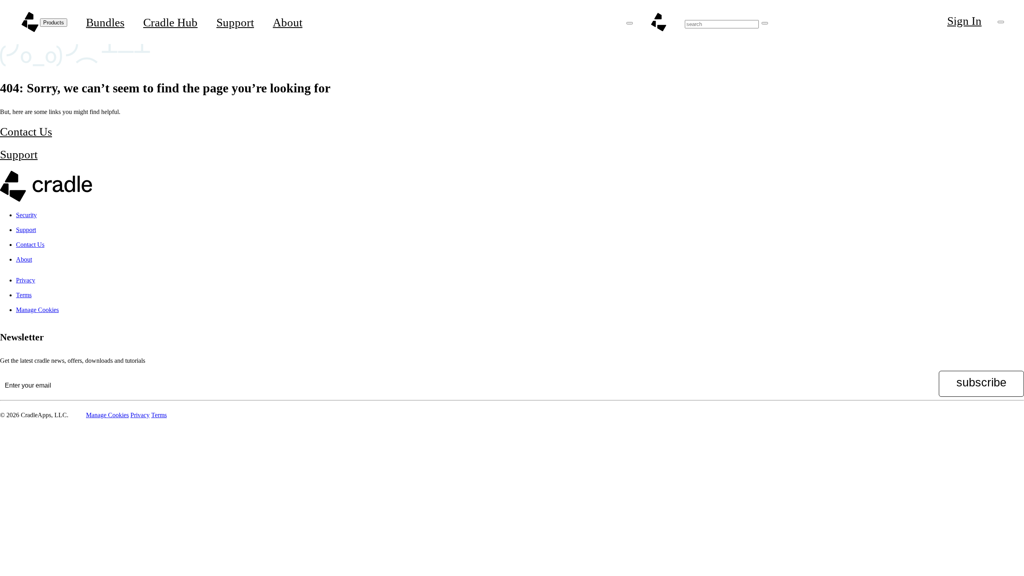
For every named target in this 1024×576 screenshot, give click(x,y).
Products (53, 23)
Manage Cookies (37, 309)
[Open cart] (1001, 22)
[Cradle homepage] (30, 22)
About (287, 22)
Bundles (105, 22)
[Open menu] (629, 23)
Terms (24, 295)
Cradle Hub (170, 22)
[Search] (765, 23)
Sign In (964, 20)
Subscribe (981, 382)
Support (235, 22)
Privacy (25, 280)
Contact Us (26, 131)
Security (26, 215)
